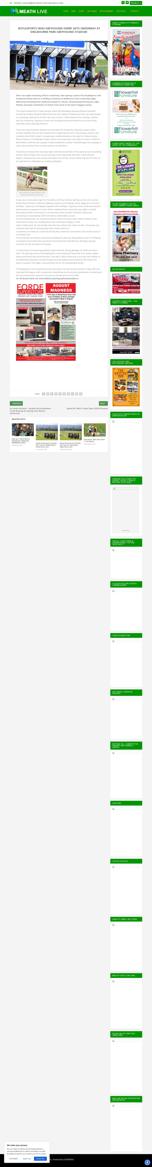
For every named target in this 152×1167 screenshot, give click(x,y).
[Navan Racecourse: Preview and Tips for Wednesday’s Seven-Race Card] (47, 431)
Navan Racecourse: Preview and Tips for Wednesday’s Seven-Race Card (46, 445)
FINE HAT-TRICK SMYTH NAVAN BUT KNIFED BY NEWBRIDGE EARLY (21, 441)
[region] (27, 1152)
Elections (121, 11)
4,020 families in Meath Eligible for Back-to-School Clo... (41, 3)
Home (65, 11)
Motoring (92, 11)
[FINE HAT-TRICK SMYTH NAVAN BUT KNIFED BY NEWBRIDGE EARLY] (23, 429)
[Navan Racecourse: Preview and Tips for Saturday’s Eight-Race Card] (71, 431)
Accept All (40, 1159)
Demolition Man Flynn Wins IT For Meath (94, 440)
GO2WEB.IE (69, 1159)
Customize (13, 1159)
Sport (81, 11)
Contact (134, 11)
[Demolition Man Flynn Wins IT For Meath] (95, 429)
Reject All (27, 1159)
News (73, 11)
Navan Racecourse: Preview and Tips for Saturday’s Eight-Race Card (70, 445)
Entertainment (106, 11)
